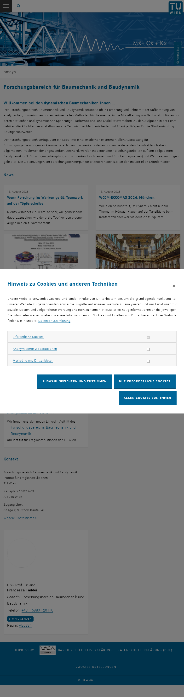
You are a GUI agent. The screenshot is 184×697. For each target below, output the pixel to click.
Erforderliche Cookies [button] (28, 337)
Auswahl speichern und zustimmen (74, 381)
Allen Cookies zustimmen (148, 398)
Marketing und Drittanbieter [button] (33, 360)
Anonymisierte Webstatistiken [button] (35, 349)
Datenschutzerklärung (54, 321)
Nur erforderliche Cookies (145, 381)
